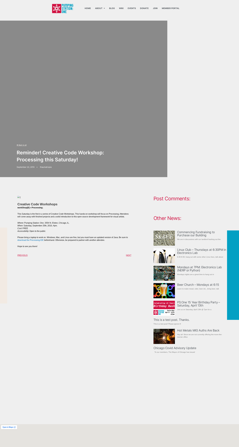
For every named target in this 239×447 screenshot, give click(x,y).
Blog (112, 8)
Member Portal (170, 8)
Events (132, 8)
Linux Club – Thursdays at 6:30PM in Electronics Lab (201, 251)
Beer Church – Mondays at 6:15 (198, 285)
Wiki (121, 8)
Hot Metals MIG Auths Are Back (198, 330)
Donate (144, 8)
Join (155, 8)
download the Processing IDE (30, 240)
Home (88, 8)
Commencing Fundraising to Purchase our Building (196, 233)
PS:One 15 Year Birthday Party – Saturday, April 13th (198, 303)
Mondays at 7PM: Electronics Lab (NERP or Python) (199, 268)
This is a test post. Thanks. (171, 320)
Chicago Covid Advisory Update (174, 348)
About (98, 8)
